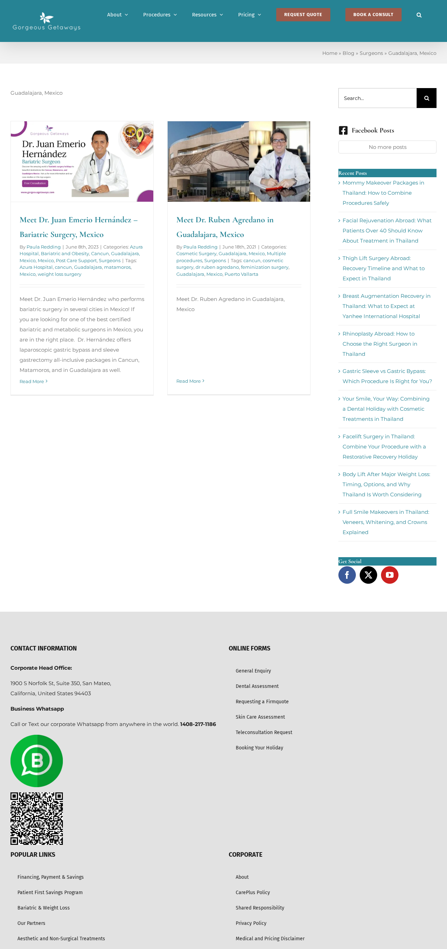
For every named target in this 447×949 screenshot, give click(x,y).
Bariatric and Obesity (65, 253)
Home (329, 53)
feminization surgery (264, 267)
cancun (63, 267)
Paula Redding (44, 247)
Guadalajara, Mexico (242, 253)
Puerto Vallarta (241, 274)
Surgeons (371, 53)
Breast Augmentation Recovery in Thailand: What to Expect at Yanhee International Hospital (387, 306)
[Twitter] (368, 575)
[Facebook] (347, 575)
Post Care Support (76, 260)
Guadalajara (88, 267)
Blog (348, 53)
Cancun (100, 253)
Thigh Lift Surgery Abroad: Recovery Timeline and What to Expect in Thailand (384, 268)
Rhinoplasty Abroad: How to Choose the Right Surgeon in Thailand (380, 343)
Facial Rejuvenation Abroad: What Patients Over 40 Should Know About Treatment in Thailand (387, 230)
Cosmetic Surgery (196, 253)
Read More (32, 381)
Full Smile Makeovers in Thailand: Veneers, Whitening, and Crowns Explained (386, 522)
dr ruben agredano (217, 267)
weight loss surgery (59, 274)
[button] (419, 14)
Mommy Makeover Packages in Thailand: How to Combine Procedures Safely (383, 192)
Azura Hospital (36, 267)
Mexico (46, 260)
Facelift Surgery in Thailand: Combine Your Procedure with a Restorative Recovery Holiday (384, 446)
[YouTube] (389, 575)
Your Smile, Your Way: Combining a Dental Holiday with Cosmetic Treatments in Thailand (386, 408)
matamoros (117, 267)
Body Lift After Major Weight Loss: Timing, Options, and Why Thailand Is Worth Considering (386, 484)
